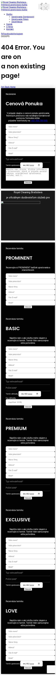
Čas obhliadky (11, 398)
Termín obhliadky (12, 394)
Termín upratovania (13, 165)
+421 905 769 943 (38, 120)
